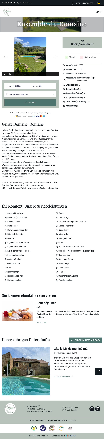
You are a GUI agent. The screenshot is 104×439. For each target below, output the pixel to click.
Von (10, 86)
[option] (30, 56)
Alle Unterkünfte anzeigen (85, 340)
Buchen (40, 322)
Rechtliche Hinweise (37, 420)
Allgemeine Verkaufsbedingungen (62, 420)
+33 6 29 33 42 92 (72, 408)
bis (33, 86)
